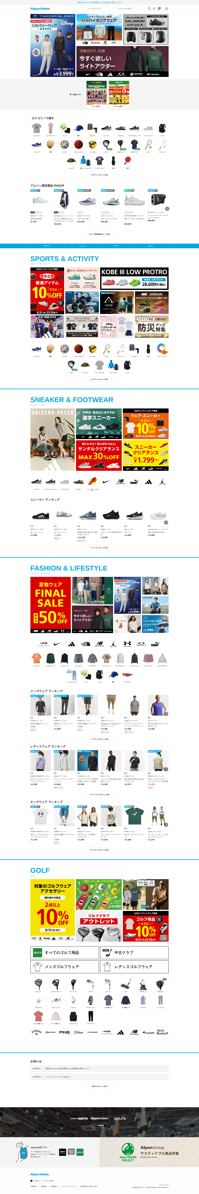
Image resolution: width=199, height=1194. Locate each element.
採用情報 (43, 1186)
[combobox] (101, 9)
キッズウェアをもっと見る (99, 850)
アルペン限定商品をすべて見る (99, 234)
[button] (167, 209)
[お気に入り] (149, 9)
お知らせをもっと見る (99, 1086)
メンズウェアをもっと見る (99, 739)
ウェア (116, 246)
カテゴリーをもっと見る (99, 175)
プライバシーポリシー (68, 1186)
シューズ (81, 246)
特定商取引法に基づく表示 (88, 1186)
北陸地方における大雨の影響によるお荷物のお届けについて (99, 2)
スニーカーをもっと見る (99, 548)
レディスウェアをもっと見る (99, 794)
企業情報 (33, 1186)
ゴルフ (150, 246)
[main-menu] (166, 9)
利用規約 (54, 1186)
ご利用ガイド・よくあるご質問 (43, 1181)
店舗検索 (101, 1125)
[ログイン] (154, 9)
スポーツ (47, 246)
